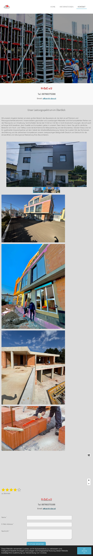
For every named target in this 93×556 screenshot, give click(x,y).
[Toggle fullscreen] (89, 455)
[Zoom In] (89, 480)
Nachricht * (5, 531)
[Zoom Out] (89, 483)
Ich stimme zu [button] (84, 550)
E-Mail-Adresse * (7, 524)
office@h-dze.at (49, 98)
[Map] (46, 469)
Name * (4, 517)
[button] (89, 144)
